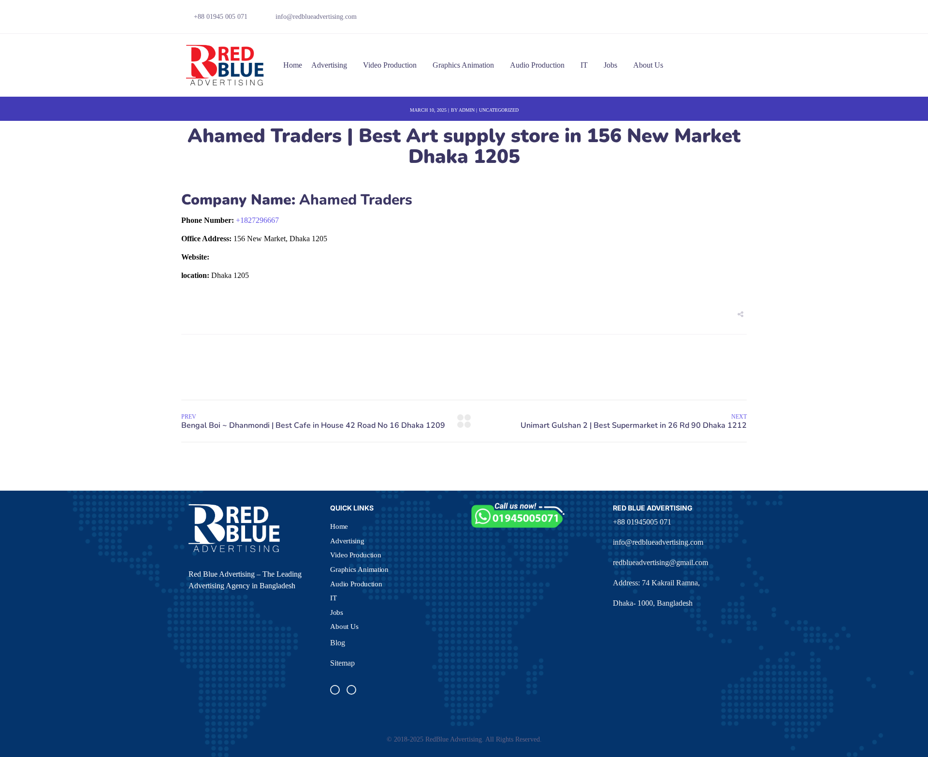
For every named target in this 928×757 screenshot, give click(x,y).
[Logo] (225, 65)
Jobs (610, 65)
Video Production (390, 65)
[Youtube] (725, 19)
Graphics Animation (463, 65)
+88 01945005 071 (642, 522)
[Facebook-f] (692, 19)
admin (467, 110)
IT (584, 65)
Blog (337, 643)
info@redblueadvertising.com (658, 542)
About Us (648, 65)
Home (292, 65)
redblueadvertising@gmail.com (660, 562)
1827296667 (257, 220)
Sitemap (342, 663)
